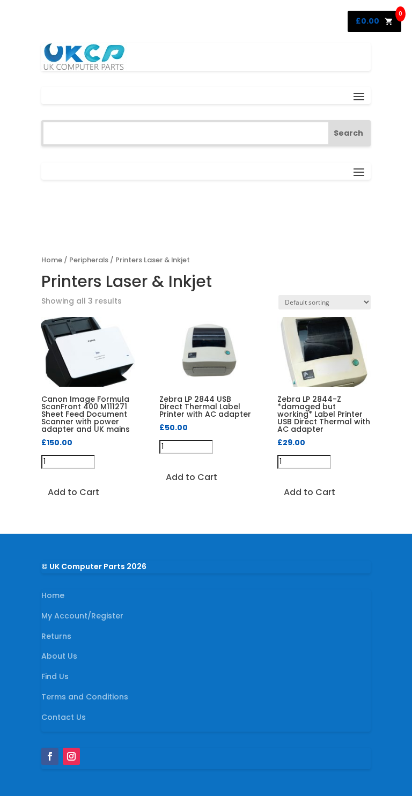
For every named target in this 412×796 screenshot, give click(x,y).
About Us (59, 656)
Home (51, 260)
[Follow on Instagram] (71, 756)
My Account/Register (82, 615)
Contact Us (63, 717)
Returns (56, 636)
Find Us (55, 676)
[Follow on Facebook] (49, 756)
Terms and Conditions (84, 696)
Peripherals (88, 260)
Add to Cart (73, 492)
